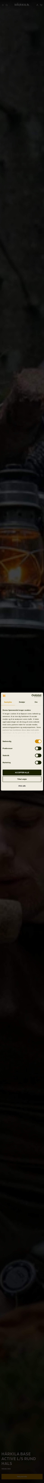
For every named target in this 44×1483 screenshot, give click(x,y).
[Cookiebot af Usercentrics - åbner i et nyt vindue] (31, 695)
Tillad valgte (22, 779)
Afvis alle (22, 786)
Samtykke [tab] (8, 702)
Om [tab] (36, 702)
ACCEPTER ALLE (22, 772)
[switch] (38, 748)
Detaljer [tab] (22, 702)
